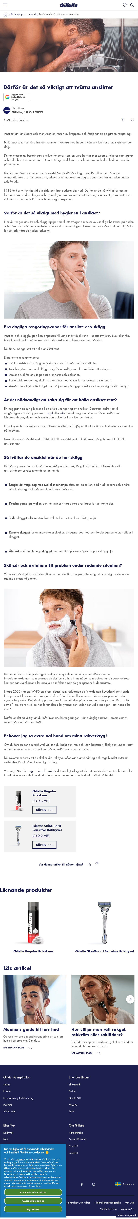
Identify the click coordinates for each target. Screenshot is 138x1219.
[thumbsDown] (97, 864)
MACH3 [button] (73, 1104)
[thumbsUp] (89, 864)
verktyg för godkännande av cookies (33, 1182)
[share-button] (123, 120)
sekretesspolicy (11, 1176)
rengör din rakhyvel (39, 771)
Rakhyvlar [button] (8, 1132)
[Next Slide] (130, 999)
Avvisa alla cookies (33, 1200)
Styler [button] (71, 1111)
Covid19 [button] (73, 1146)
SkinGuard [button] (74, 1084)
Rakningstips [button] (17, 14)
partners (20, 1159)
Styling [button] (6, 1084)
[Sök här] (131, 5)
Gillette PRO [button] (75, 1098)
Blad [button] (5, 1139)
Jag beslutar (33, 1209)
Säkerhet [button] (73, 1152)
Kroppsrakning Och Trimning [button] (18, 1098)
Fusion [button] (72, 1091)
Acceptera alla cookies (33, 1192)
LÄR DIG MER (40, 801)
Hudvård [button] (31, 14)
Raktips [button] (7, 1091)
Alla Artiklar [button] (9, 1111)
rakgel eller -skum (56, 413)
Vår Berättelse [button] (76, 1132)
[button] (69, 5)
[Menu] (4, 5)
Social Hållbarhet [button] (77, 1139)
